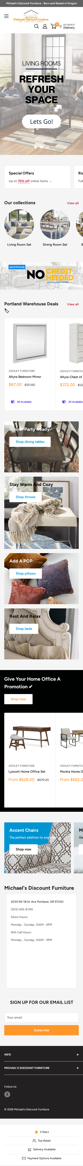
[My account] (45, 26)
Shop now (18, 608)
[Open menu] (6, 16)
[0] (53, 26)
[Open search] (36, 26)
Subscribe (41, 939)
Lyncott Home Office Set (27, 680)
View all (73, 112)
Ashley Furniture (22, 279)
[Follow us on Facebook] (7, 1003)
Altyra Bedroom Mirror (25, 286)
